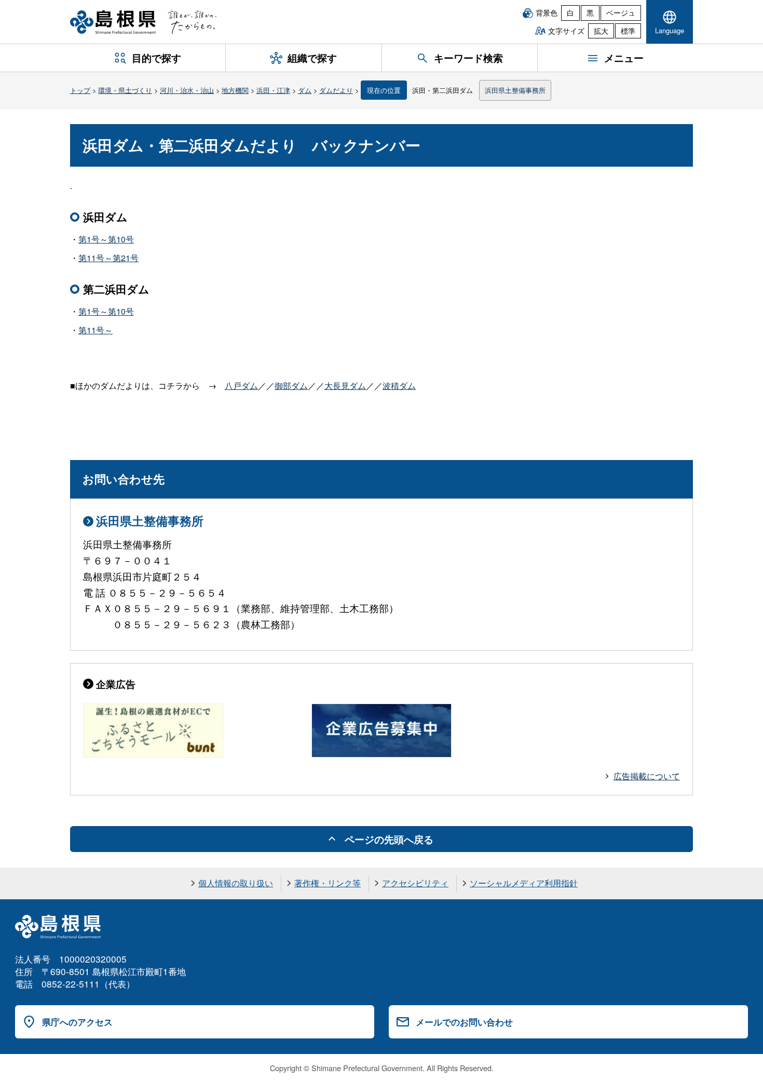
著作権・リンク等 (327, 883)
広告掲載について (647, 776)
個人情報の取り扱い (235, 883)
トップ (80, 90)
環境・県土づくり (125, 90)
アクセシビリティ (415, 883)
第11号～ (95, 330)
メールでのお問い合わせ (464, 1022)
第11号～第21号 (108, 258)
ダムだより (336, 90)
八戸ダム (241, 385)
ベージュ (620, 12)
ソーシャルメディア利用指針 (524, 883)
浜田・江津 (273, 90)
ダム (304, 90)
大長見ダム (345, 385)
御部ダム (291, 385)
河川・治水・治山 (187, 90)
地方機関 (235, 90)
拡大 (601, 30)
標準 (628, 30)
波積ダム (399, 385)
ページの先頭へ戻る (389, 839)
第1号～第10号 (106, 239)
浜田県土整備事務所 (515, 90)
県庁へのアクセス (77, 1022)
